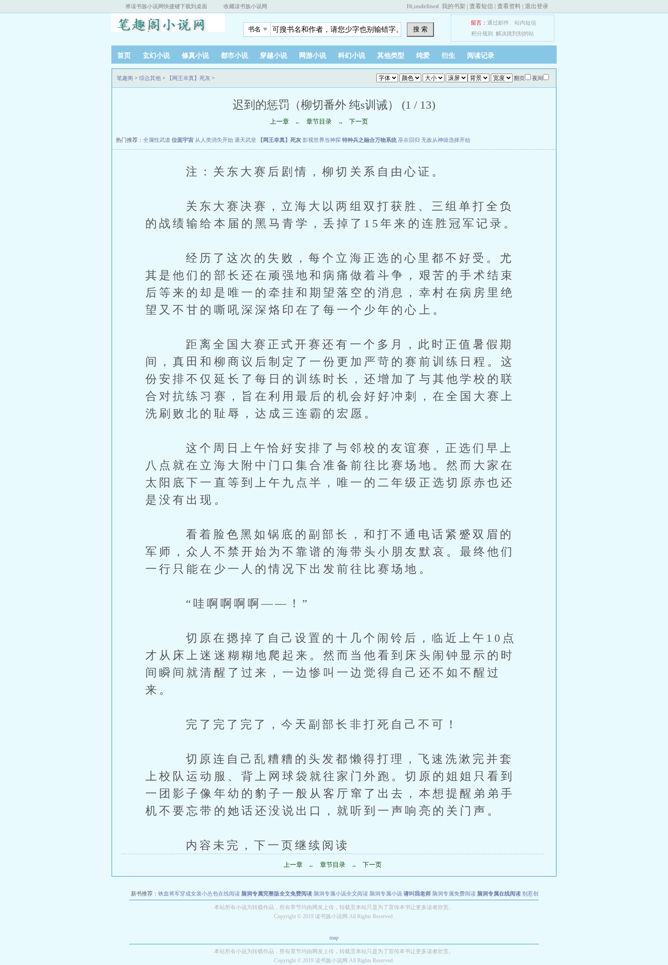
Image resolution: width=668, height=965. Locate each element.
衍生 (448, 55)
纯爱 (423, 55)
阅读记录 (480, 55)
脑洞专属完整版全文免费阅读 (276, 893)
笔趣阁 (168, 26)
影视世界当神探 (322, 140)
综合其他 (150, 78)
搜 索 (420, 29)
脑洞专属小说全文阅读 (341, 893)
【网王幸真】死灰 (188, 78)
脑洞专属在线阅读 (499, 893)
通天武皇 (245, 140)
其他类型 (390, 55)
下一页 (358, 121)
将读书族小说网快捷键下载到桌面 (166, 6)
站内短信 (525, 23)
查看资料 (509, 6)
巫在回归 (409, 140)
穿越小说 (273, 55)
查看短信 (481, 6)
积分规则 (482, 33)
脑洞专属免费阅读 (454, 893)
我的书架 (453, 6)
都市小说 (234, 55)
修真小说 (195, 55)
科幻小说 (351, 55)
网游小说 (312, 55)
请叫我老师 (417, 893)
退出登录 (536, 6)
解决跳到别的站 (515, 33)
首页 (124, 55)
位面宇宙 (183, 140)
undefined (426, 6)
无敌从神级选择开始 (445, 140)
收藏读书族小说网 (245, 6)
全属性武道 (156, 140)
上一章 (279, 121)
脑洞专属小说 (385, 893)
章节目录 (319, 121)
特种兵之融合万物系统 (369, 140)
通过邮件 (498, 23)
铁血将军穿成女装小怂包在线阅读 (199, 893)
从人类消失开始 (214, 140)
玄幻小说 (156, 55)
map (334, 938)
